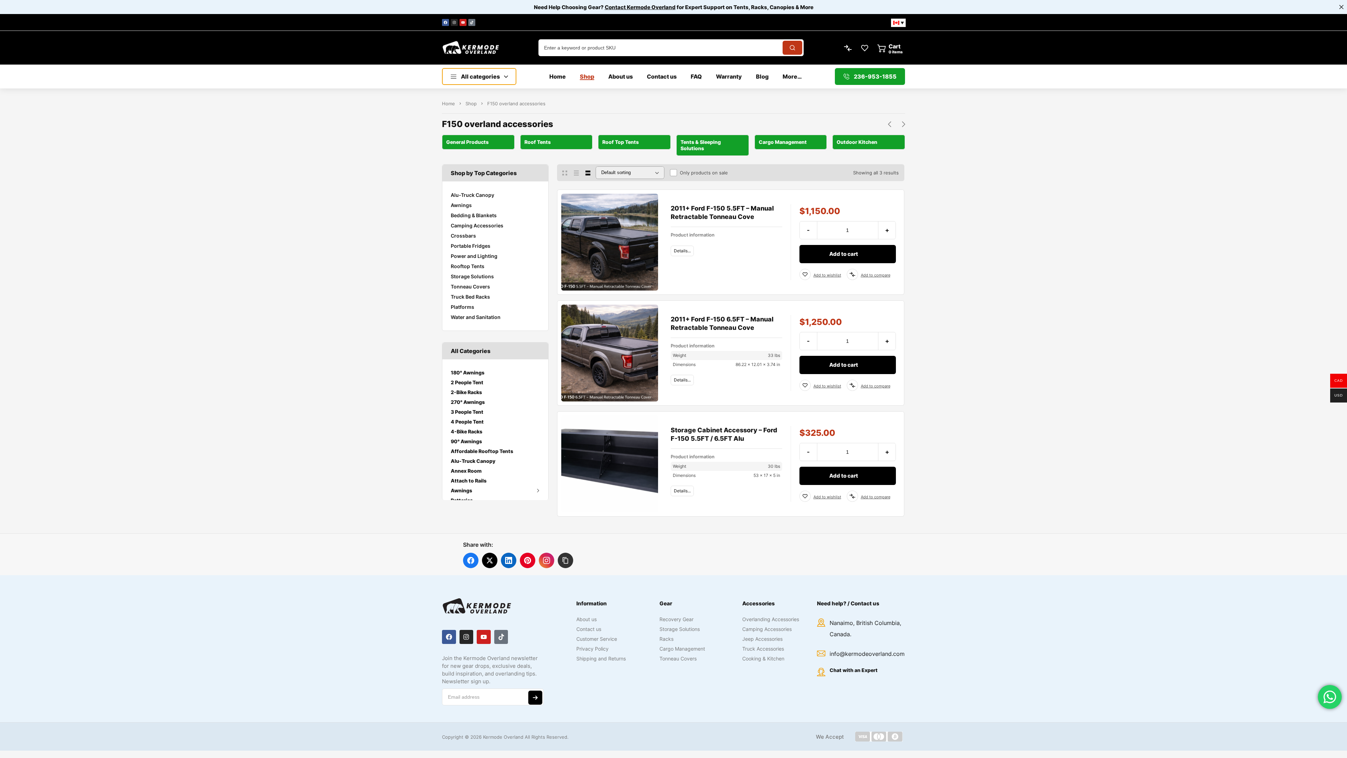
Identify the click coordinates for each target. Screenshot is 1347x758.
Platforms (462, 307)
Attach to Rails (469, 481)
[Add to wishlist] (805, 274)
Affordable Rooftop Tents (482, 451)
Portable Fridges (470, 246)
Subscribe (535, 698)
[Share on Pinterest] (527, 560)
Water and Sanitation (476, 317)
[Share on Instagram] (546, 560)
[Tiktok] (471, 22)
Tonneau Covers (470, 287)
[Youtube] (463, 22)
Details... (682, 250)
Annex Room (466, 471)
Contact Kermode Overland (640, 7)
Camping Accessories (477, 225)
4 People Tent (467, 422)
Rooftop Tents (467, 266)
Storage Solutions (472, 276)
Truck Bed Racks (470, 297)
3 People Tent (467, 412)
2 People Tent (467, 382)
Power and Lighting (474, 256)
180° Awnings (467, 372)
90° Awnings (466, 441)
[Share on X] (489, 560)
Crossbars (463, 236)
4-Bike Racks (466, 431)
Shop (471, 103)
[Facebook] (445, 22)
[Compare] (852, 274)
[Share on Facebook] (470, 560)
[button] (565, 560)
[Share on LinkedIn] (508, 560)
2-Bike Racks (466, 392)
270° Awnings (468, 402)
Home (448, 103)
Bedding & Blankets (474, 215)
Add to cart (843, 254)
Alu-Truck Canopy (472, 195)
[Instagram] (454, 22)
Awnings (461, 205)
